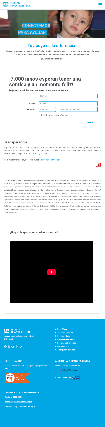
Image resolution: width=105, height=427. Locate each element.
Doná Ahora (62, 329)
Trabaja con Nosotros (66, 350)
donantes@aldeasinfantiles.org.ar (18, 402)
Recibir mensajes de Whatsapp (55, 115)
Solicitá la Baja (63, 336)
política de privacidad (50, 160)
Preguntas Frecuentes (66, 339)
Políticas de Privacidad (66, 343)
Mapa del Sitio (63, 346)
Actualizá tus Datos (65, 332)
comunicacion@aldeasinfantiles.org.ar (20, 406)
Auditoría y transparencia (72, 361)
